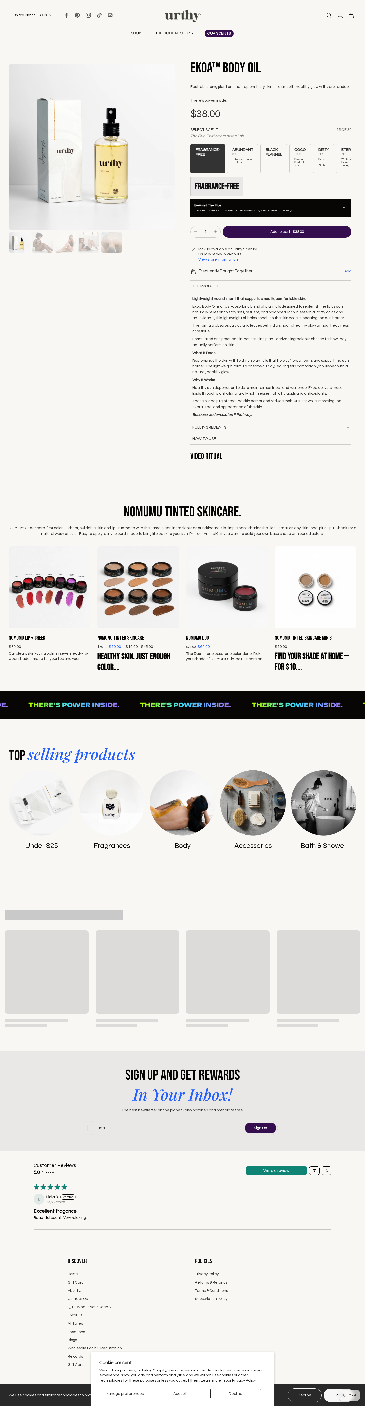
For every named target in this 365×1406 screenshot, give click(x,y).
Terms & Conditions (211, 1291)
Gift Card (76, 1282)
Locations (76, 1332)
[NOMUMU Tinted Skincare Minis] (315, 587)
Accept (179, 1394)
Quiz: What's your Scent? (90, 1307)
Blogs (72, 1340)
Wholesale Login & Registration (95, 1348)
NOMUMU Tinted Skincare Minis (303, 638)
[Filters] (314, 1170)
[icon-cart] (350, 15)
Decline (235, 1394)
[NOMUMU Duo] (227, 587)
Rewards (75, 1357)
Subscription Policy (211, 1299)
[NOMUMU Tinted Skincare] (138, 587)
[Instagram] (88, 15)
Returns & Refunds (211, 1282)
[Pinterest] (77, 15)
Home (73, 1274)
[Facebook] (66, 15)
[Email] (110, 15)
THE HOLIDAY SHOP (173, 33)
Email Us (75, 1315)
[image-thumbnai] (19, 242)
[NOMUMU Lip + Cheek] (49, 587)
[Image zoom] (92, 147)
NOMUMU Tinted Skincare (120, 638)
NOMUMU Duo (197, 638)
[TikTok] (99, 15)
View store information (218, 259)
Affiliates (75, 1324)
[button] (287, 232)
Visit (344, 207)
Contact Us (78, 1299)
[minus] (196, 232)
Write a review (276, 1171)
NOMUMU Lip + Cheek (27, 638)
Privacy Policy (244, 1380)
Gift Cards (76, 1365)
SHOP (136, 33)
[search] (329, 15)
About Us (75, 1291)
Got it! (338, 1395)
